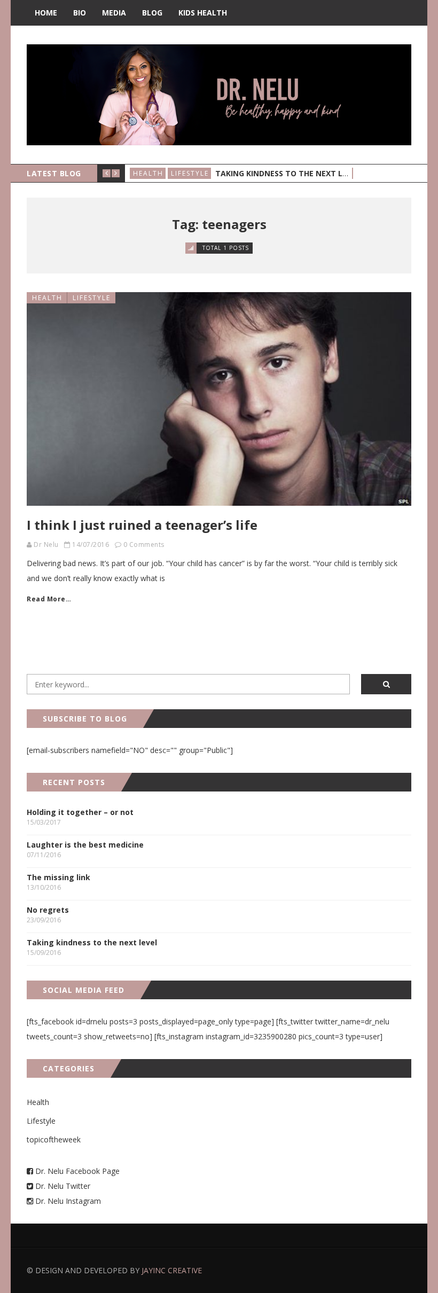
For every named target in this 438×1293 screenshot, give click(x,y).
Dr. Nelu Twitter (62, 1186)
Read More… (49, 599)
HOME (46, 12)
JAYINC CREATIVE (172, 1270)
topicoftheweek (54, 1139)
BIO (79, 12)
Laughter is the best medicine (85, 845)
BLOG (152, 12)
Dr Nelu (46, 544)
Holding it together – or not (80, 812)
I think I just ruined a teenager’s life (142, 525)
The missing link (58, 877)
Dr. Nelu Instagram (68, 1201)
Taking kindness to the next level (287, 173)
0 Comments (144, 544)
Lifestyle (190, 173)
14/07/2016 (90, 544)
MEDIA (114, 12)
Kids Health (202, 12)
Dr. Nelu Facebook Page (76, 1171)
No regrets (48, 910)
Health (148, 173)
